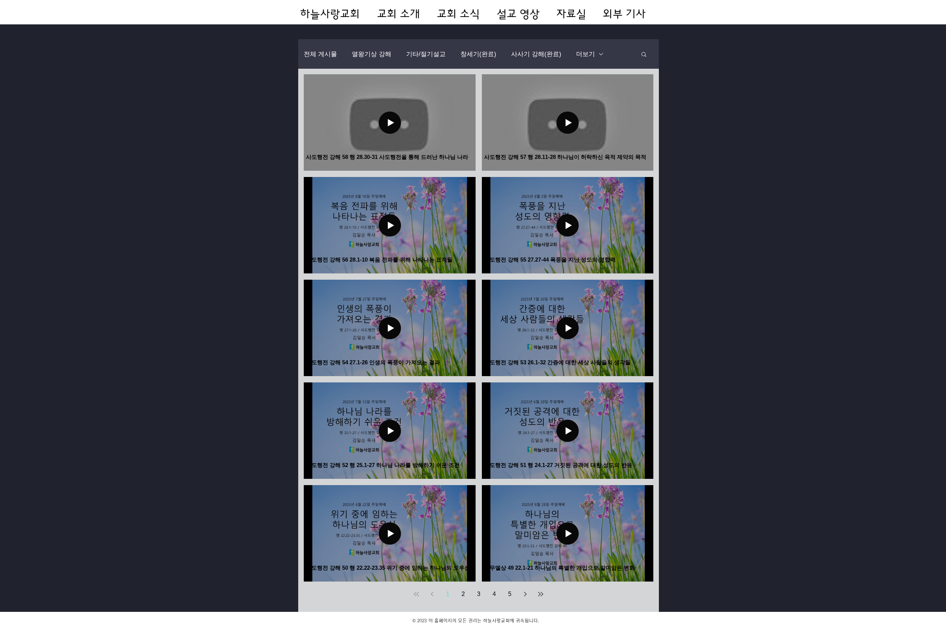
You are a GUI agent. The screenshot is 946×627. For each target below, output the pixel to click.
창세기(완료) (478, 54)
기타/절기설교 (426, 54)
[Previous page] (432, 594)
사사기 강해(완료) (536, 54)
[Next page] (525, 594)
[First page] (416, 594)
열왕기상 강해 (371, 54)
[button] (643, 55)
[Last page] (540, 594)
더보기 (585, 54)
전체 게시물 (320, 54)
